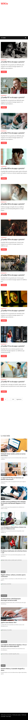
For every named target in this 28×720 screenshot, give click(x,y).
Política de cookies (16, 714)
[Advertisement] (14, 21)
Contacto (9, 714)
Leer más (4, 72)
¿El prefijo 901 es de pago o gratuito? (13, 382)
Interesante (3, 59)
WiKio (4, 3)
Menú (4, 37)
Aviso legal (8, 716)
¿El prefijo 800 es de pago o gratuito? (13, 168)
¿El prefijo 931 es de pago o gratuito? (13, 97)
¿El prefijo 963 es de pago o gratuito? (13, 62)
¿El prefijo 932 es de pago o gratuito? (13, 275)
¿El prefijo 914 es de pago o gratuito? (13, 311)
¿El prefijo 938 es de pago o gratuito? (13, 239)
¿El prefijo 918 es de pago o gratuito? (13, 133)
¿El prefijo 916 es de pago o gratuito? (13, 346)
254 (13, 399)
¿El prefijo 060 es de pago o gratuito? (13, 204)
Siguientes (18, 399)
